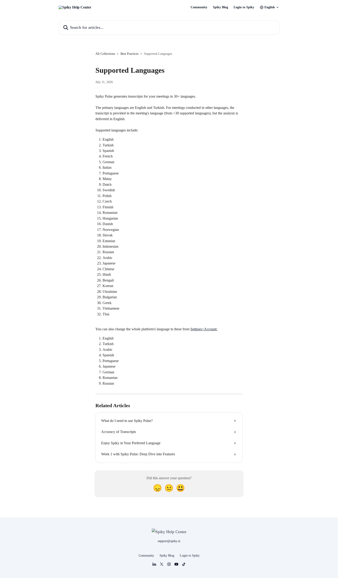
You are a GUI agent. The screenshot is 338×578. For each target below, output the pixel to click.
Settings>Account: (203, 329)
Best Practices (129, 53)
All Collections (105, 53)
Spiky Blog (220, 7)
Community (199, 7)
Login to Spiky (244, 7)
